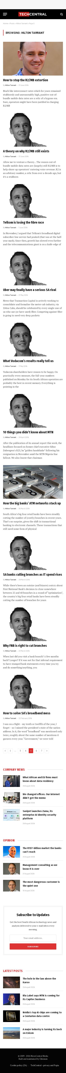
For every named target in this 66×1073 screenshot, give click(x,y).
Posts (12, 23)
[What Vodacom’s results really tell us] (33, 339)
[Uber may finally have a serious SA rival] (33, 268)
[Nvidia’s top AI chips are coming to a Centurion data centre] (11, 1016)
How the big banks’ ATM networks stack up (32, 503)
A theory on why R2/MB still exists (26, 151)
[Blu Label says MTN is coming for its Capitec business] (11, 999)
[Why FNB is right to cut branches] (33, 624)
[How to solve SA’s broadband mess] (33, 691)
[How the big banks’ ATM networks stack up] (33, 482)
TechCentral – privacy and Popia (45, 1065)
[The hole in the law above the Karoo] (11, 982)
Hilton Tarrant (21, 23)
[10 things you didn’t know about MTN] (33, 411)
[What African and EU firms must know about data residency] (11, 781)
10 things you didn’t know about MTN (28, 432)
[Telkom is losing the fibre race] (33, 201)
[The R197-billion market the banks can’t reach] (11, 852)
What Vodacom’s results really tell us (28, 361)
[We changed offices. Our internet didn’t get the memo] (11, 798)
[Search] (61, 14)
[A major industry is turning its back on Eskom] (11, 1033)
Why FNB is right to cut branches (25, 646)
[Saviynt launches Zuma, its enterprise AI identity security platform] (11, 815)
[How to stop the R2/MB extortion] (33, 58)
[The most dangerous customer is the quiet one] (11, 886)
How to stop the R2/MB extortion (25, 80)
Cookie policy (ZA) (18, 1065)
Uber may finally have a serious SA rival (29, 290)
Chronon (43, 1058)
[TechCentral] (33, 14)
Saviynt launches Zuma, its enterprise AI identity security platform (39, 815)
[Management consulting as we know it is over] (11, 869)
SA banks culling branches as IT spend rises (32, 575)
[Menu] (5, 14)
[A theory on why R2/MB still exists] (33, 130)
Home (5, 23)
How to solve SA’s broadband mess (26, 713)
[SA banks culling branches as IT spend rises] (33, 553)
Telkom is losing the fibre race (23, 222)
